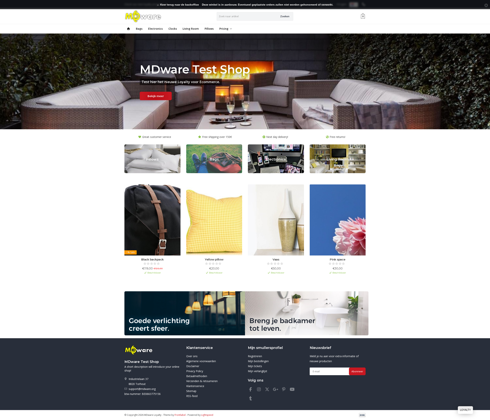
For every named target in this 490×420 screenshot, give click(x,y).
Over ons (192, 356)
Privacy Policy (194, 371)
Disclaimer (192, 366)
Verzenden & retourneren (202, 381)
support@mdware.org (142, 389)
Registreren (255, 356)
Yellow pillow (214, 259)
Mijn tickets (255, 366)
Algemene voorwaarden (201, 361)
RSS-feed (192, 396)
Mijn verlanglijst (257, 371)
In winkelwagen (150, 279)
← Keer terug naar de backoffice (178, 4)
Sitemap (191, 391)
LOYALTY (465, 410)
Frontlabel (180, 415)
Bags (139, 28)
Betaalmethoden (196, 376)
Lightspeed (207, 415)
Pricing (223, 28)
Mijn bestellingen (258, 361)
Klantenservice (195, 386)
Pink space (337, 259)
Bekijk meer (156, 96)
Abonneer (357, 371)
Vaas (276, 259)
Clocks (172, 28)
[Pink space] (338, 219)
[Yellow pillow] (214, 219)
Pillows (209, 28)
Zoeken (284, 16)
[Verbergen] (486, 5)
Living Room (191, 28)
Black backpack (152, 259)
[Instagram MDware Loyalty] (260, 390)
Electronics (155, 28)
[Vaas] (276, 219)
